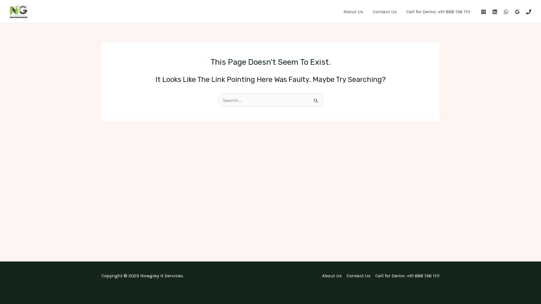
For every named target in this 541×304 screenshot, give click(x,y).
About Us (353, 11)
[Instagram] (483, 11)
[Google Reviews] (517, 11)
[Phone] (528, 11)
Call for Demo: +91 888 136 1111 (438, 11)
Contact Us (385, 11)
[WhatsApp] (506, 11)
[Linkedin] (494, 11)
